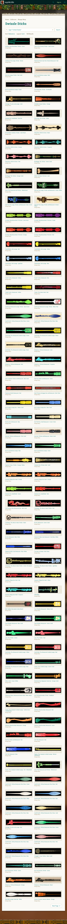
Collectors (13, 19)
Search (58, 30)
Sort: (6, 34)
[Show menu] (64, 2)
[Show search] (53, 2)
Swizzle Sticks (15, 24)
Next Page (55, 906)
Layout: (19, 34)
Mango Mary (22, 19)
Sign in (59, 2)
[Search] (29, 30)
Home (7, 19)
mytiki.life (9, 2)
